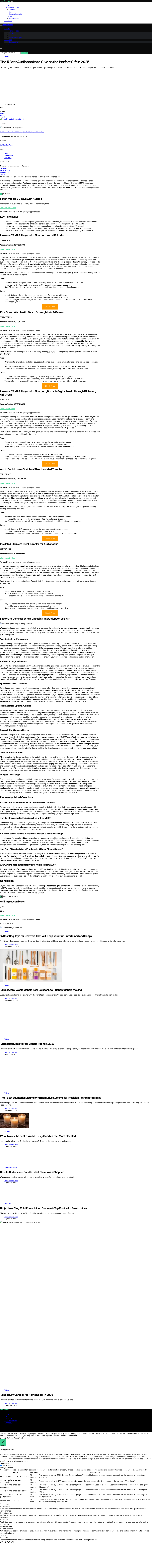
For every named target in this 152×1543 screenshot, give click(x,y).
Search (24, 53)
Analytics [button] (4, 1517)
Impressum (8, 1423)
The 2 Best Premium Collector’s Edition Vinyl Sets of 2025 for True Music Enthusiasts (22, 132)
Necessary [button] (4, 1463)
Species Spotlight (15, 14)
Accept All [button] (18, 1438)
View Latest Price (7, 249)
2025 (6, 153)
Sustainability (14, 18)
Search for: (4, 50)
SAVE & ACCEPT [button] (7, 1542)
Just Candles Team (6, 145)
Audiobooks (8, 155)
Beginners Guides (11, 7)
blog (6, 1416)
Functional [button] (4, 1504)
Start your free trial (8, 208)
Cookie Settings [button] (6, 1438)
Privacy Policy (10, 1421)
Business (8, 16)
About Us (8, 21)
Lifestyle (7, 1203)
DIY (10, 12)
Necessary (7, 1465)
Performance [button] (5, 1511)
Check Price (50, 307)
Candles (12, 10)
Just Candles (5, 1)
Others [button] (3, 1535)
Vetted (7, 5)
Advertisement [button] (6, 1526)
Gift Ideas (7, 158)
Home (6, 1414)
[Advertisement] (76, 85)
